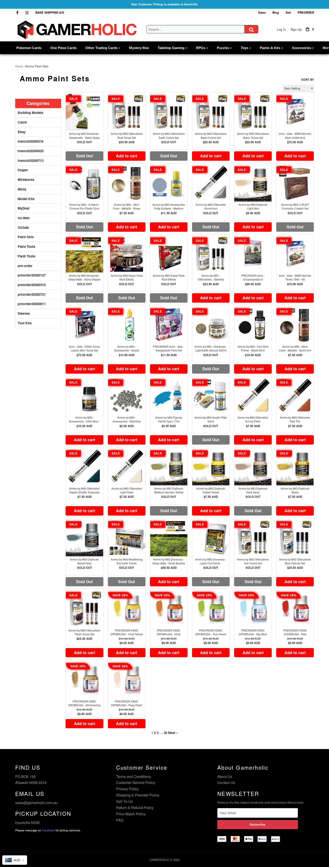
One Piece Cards (63, 48)
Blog (275, 12)
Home (19, 66)
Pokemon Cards (28, 48)
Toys (246, 48)
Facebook (48, 830)
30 (165, 732)
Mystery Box (139, 48)
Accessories (303, 48)
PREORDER (306, 12)
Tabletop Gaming (172, 48)
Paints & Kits (271, 48)
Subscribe (257, 824)
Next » (173, 732)
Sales (262, 12)
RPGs (202, 48)
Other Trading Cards (102, 48)
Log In (281, 29)
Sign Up (296, 29)
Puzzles (224, 48)
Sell (288, 12)
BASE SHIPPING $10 (49, 12)
